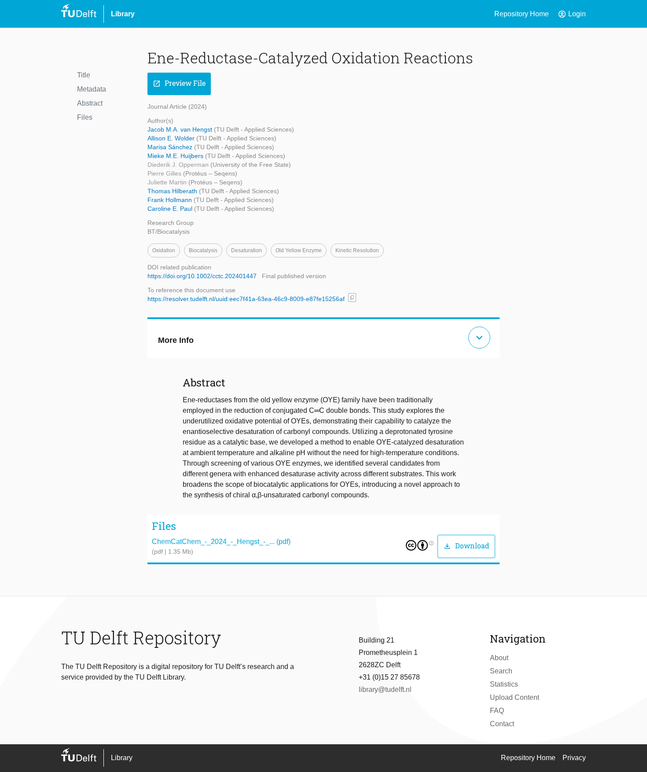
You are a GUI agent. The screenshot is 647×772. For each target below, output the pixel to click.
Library (123, 14)
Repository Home (521, 14)
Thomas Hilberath (173, 191)
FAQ (497, 710)
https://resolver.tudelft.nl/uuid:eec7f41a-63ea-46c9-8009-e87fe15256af (246, 298)
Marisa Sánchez (170, 147)
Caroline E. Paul (170, 208)
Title (83, 75)
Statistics (504, 684)
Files (84, 117)
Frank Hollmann (170, 199)
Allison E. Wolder (171, 138)
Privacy (574, 757)
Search (501, 671)
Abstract (90, 103)
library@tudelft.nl (385, 689)
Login (572, 14)
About (499, 658)
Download (466, 546)
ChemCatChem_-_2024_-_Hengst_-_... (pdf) (221, 541)
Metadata (91, 89)
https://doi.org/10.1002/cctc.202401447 (202, 275)
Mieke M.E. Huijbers (176, 155)
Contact (502, 724)
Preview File (179, 83)
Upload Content (514, 697)
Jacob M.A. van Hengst (180, 129)
